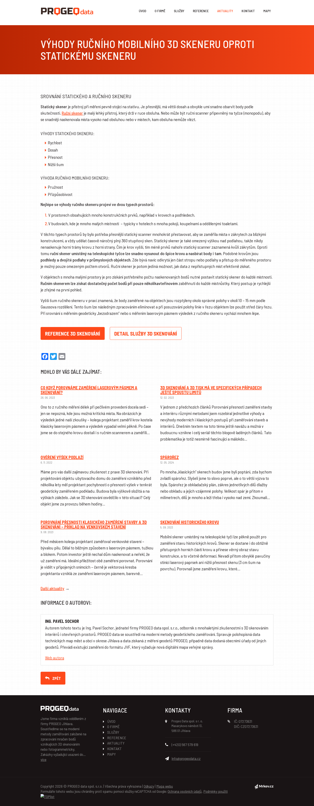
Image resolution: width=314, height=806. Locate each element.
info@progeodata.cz (186, 758)
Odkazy (149, 786)
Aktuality (225, 11)
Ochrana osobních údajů (185, 791)
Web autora (54, 657)
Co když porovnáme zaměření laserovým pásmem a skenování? (89, 390)
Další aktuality (52, 588)
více (43, 759)
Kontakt (248, 11)
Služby (179, 11)
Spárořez (169, 457)
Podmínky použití (215, 791)
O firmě (160, 11)
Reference (201, 11)
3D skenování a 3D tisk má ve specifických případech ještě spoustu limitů (211, 390)
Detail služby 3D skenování (145, 333)
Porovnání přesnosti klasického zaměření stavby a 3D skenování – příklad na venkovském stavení (94, 524)
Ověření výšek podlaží (62, 457)
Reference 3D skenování (72, 333)
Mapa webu (164, 786)
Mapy (267, 11)
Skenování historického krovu (189, 522)
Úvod (142, 11)
